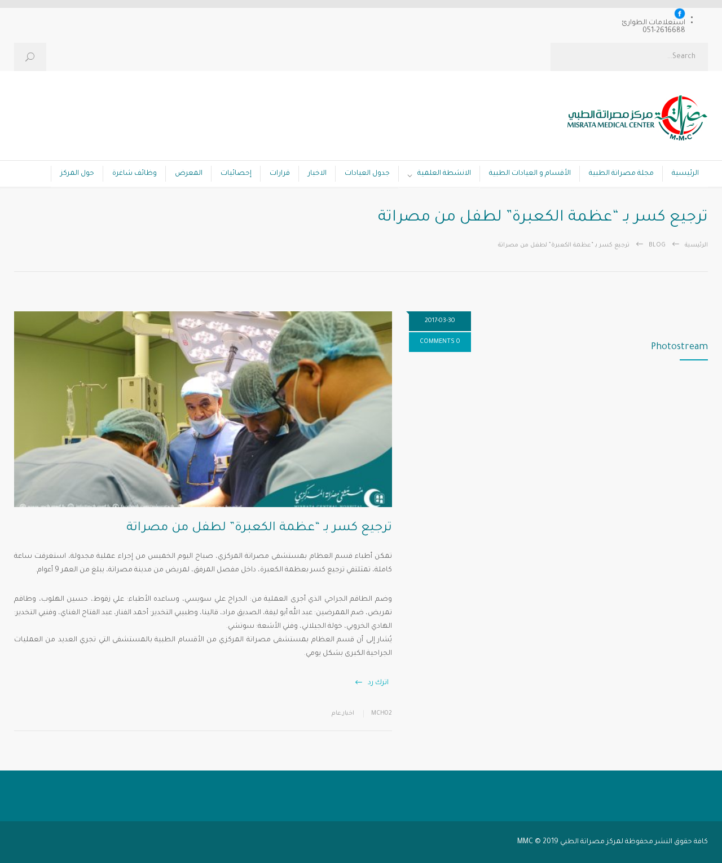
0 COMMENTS (440, 341)
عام (336, 713)
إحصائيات (236, 174)
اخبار (348, 713)
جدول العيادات (367, 174)
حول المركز (77, 174)
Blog (657, 245)
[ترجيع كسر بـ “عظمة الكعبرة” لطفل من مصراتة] (203, 409)
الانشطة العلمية (444, 174)
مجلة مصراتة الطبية (621, 174)
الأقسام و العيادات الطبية (530, 174)
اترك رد (378, 683)
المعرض (188, 174)
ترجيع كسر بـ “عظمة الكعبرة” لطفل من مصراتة (259, 528)
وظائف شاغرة (134, 174)
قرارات (280, 174)
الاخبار (317, 174)
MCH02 (381, 713)
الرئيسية (685, 174)
